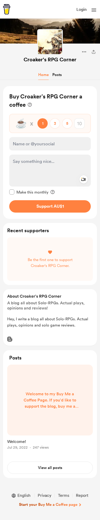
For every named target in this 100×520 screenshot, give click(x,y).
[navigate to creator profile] (50, 42)
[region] (50, 152)
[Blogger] (9, 339)
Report (82, 495)
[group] (50, 410)
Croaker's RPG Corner (50, 59)
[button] (94, 10)
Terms (63, 495)
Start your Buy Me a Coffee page (48, 504)
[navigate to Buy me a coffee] (6, 9)
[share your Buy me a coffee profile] (93, 52)
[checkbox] (28, 192)
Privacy (44, 495)
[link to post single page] (50, 408)
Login (81, 9)
